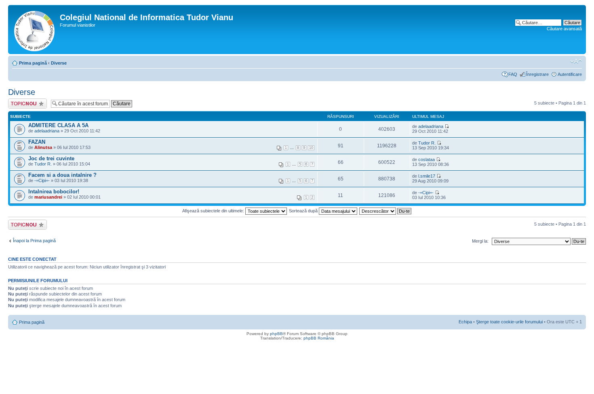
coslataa (426, 159)
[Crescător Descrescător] (385, 210)
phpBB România (318, 338)
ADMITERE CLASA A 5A (58, 125)
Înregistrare (537, 74)
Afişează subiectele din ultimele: (213, 210)
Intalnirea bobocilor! (53, 192)
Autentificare (570, 74)
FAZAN (36, 142)
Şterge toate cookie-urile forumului (509, 321)
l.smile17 (426, 176)
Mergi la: (480, 241)
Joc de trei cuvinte (51, 158)
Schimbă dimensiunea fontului (576, 61)
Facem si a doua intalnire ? (62, 175)
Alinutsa (43, 147)
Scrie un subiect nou (24, 103)
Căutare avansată (564, 28)
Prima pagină (33, 63)
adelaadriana (46, 130)
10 (311, 148)
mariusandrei (48, 197)
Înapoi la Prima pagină (34, 240)
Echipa (465, 321)
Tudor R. (427, 142)
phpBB (276, 333)
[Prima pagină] (35, 29)
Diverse (59, 63)
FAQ (512, 74)
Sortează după (304, 210)
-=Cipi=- (42, 180)
